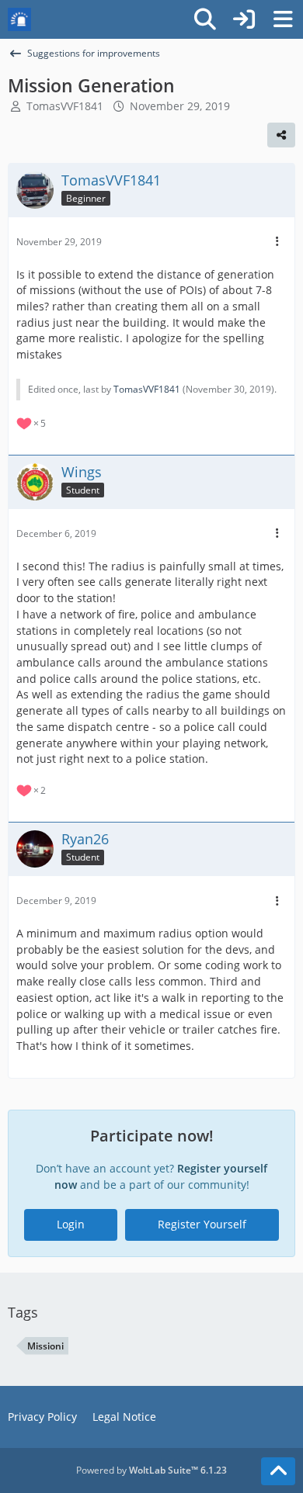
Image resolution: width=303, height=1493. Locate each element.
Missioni (45, 1346)
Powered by (151, 1470)
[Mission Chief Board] (19, 19)
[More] (277, 242)
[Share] (281, 135)
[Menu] (282, 19)
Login (71, 1224)
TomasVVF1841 (64, 106)
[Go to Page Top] (278, 1471)
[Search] (205, 19)
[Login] (243, 19)
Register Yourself (202, 1224)
